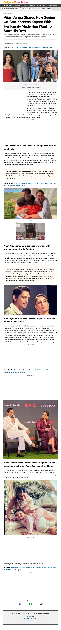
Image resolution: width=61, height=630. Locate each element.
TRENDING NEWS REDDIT (46, 47)
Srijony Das (8, 41)
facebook (33, 618)
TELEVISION (24, 5)
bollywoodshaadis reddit (27, 620)
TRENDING (11, 5)
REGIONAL (39, 5)
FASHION (50, 5)
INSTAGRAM (24, 47)
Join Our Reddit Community (44, 8)
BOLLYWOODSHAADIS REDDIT (34, 47)
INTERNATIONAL (32, 5)
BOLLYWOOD (18, 5)
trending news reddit (41, 620)
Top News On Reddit (28, 8)
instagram (16, 620)
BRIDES (45, 5)
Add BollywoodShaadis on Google (31, 87)
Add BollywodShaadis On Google (11, 8)
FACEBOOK (18, 47)
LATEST (6, 5)
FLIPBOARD (13, 47)
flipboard (27, 618)
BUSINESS (55, 5)
